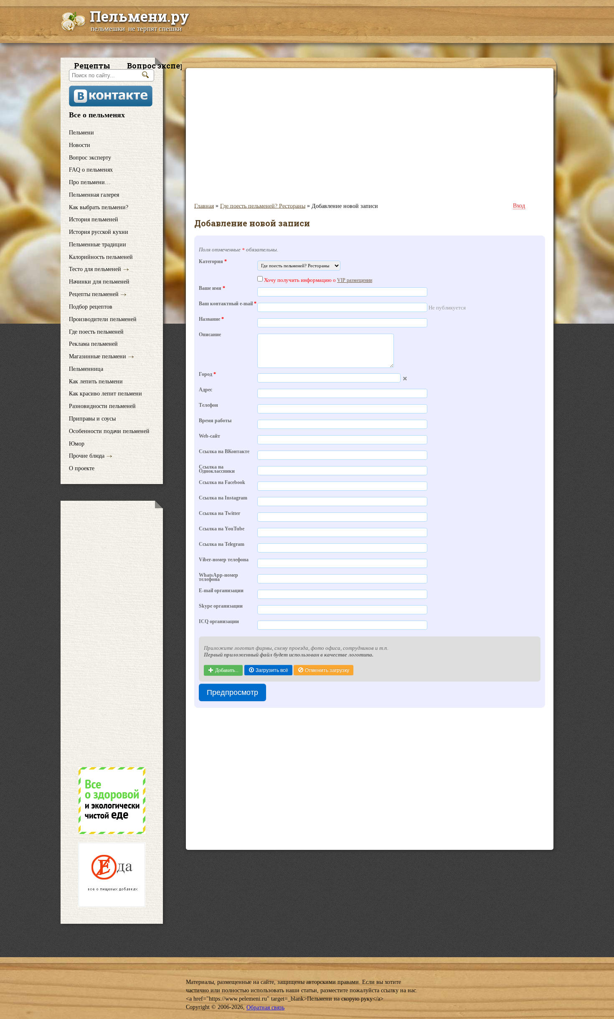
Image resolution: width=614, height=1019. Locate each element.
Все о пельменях (97, 115)
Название (211, 319)
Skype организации (221, 606)
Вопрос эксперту (90, 157)
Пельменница (86, 369)
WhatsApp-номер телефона (218, 578)
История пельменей (93, 219)
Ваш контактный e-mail (227, 304)
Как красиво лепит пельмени (105, 393)
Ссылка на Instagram (223, 498)
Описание (210, 335)
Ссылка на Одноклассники (217, 469)
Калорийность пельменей (101, 257)
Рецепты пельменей (94, 294)
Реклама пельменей (93, 344)
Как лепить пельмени (96, 381)
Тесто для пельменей (95, 269)
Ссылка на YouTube (221, 529)
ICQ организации (219, 622)
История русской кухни (98, 232)
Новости (79, 145)
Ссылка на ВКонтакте (224, 452)
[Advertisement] (112, 633)
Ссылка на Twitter (219, 514)
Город (207, 375)
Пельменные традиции (97, 244)
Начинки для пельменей (99, 282)
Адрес (205, 390)
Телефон (208, 405)
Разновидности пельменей (102, 406)
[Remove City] (405, 378)
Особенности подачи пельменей (109, 431)
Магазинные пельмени (97, 356)
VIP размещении (354, 280)
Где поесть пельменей (96, 331)
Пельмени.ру (139, 15)
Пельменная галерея (94, 195)
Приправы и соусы (92, 419)
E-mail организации (221, 591)
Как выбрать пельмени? (98, 207)
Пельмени (81, 132)
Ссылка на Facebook (222, 483)
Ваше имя (212, 288)
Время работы (215, 421)
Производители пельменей (103, 319)
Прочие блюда (86, 456)
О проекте (81, 468)
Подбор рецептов (90, 307)
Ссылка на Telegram (221, 544)
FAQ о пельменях (91, 170)
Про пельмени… (90, 182)
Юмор (76, 443)
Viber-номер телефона (224, 560)
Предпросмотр (232, 692)
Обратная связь (265, 1007)
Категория (213, 262)
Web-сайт (209, 436)
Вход (519, 206)
